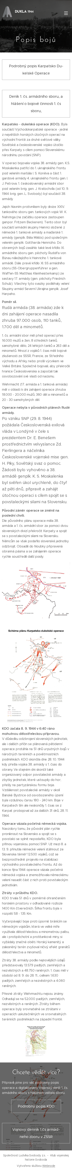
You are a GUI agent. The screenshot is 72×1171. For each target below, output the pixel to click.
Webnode (48, 1166)
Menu (66, 13)
